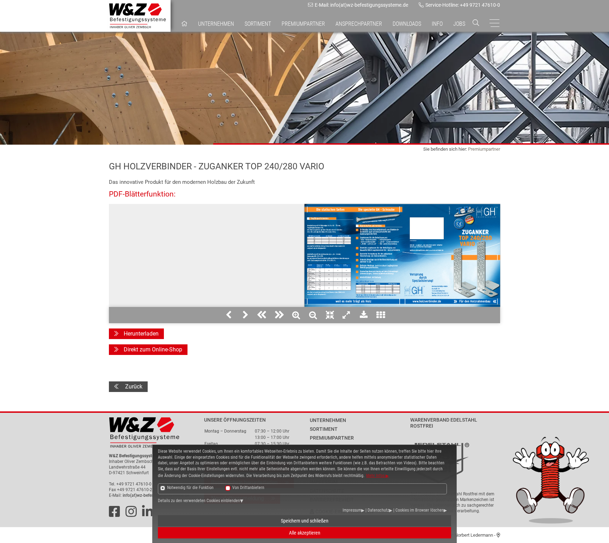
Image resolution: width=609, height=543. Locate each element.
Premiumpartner (484, 149)
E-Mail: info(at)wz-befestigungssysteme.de (361, 5)
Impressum (352, 510)
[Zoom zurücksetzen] (329, 315)
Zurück (133, 386)
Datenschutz (378, 510)
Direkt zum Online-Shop (153, 349)
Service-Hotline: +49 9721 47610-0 (462, 5)
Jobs (459, 23)
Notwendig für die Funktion (190, 487)
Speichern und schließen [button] (304, 521)
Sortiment (258, 23)
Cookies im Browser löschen (419, 510)
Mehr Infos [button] (376, 475)
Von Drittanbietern (248, 487)
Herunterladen (141, 333)
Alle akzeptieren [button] (304, 533)
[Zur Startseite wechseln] (154, 432)
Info (437, 23)
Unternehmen (216, 23)
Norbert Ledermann (474, 535)
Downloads (407, 23)
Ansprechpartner (359, 23)
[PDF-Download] (363, 315)
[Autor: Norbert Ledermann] (498, 535)
